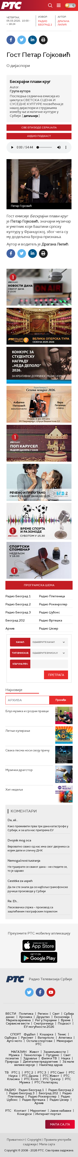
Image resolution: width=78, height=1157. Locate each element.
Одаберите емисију (45, 653)
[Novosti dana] (39, 287)
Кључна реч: (20, 663)
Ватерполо (46, 1038)
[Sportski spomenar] (39, 560)
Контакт (20, 1111)
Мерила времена (18, 1020)
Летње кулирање (17, 731)
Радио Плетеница (52, 596)
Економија (62, 1017)
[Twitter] (21, 40)
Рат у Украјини (46, 1020)
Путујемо (52, 1055)
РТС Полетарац (46, 1082)
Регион (43, 1014)
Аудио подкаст (39, 136)
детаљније (31, 116)
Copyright (34, 1140)
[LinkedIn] (32, 40)
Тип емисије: (20, 653)
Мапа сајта (60, 1124)
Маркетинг (38, 1111)
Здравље (30, 1058)
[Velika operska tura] (39, 326)
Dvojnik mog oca (19, 840)
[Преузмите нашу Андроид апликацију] (39, 957)
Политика (26, 1014)
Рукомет (27, 1038)
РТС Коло (31, 1079)
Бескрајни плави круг (30, 81)
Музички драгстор (19, 770)
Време (65, 1020)
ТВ (7, 1072)
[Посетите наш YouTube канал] (51, 992)
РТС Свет (57, 1072)
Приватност (16, 1140)
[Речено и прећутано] (39, 482)
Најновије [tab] (13, 689)
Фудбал (29, 1034)
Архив (10, 628)
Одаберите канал (43, 642)
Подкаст (64, 1023)
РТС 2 (28, 1072)
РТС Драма (30, 1076)
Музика (14, 1055)
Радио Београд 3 (18, 612)
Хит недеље (14, 789)
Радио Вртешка (50, 620)
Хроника (25, 1017)
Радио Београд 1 (18, 596)
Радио (10, 1090)
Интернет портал (48, 1114)
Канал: (20, 642)
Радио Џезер (48, 628)
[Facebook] (10, 40)
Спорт (15, 1034)
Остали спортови (39, 1041)
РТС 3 (41, 1072)
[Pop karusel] (39, 443)
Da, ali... (13, 820)
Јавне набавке (60, 1111)
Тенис (62, 1034)
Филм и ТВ (49, 1058)
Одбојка (11, 1038)
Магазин (18, 1052)
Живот (34, 1052)
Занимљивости (54, 1052)
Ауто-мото (14, 1041)
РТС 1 (15, 1072)
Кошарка (46, 1034)
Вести (10, 1014)
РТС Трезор (52, 1079)
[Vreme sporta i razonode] (39, 521)
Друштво (43, 1017)
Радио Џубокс (49, 612)
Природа (12, 1061)
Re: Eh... (13, 901)
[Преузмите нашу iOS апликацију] (39, 945)
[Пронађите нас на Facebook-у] (40, 992)
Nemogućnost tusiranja (24, 861)
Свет (56, 1014)
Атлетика (65, 1038)
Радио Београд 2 (18, 604)
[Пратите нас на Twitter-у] (29, 992)
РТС (8, 1111)
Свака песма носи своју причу (27, 750)
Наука (65, 1058)
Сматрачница (44, 1023)
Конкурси (24, 1114)
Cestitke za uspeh (20, 881)
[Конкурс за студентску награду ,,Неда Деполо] (39, 365)
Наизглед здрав (51, 1065)
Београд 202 (15, 620)
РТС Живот (51, 1076)
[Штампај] (43, 40)
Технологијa (33, 1055)
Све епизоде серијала (39, 127)
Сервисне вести (17, 1023)
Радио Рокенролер (53, 604)
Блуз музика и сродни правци (27, 711)
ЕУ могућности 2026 (39, 1027)
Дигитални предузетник (40, 1061)
